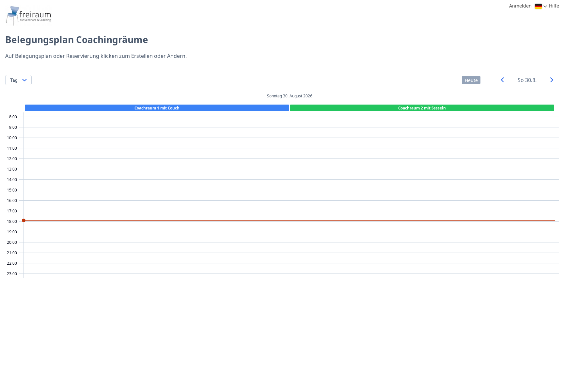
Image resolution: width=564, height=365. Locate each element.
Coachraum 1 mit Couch (157, 107)
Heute (471, 80)
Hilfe (554, 6)
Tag (14, 80)
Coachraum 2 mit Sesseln (422, 107)
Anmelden (520, 6)
